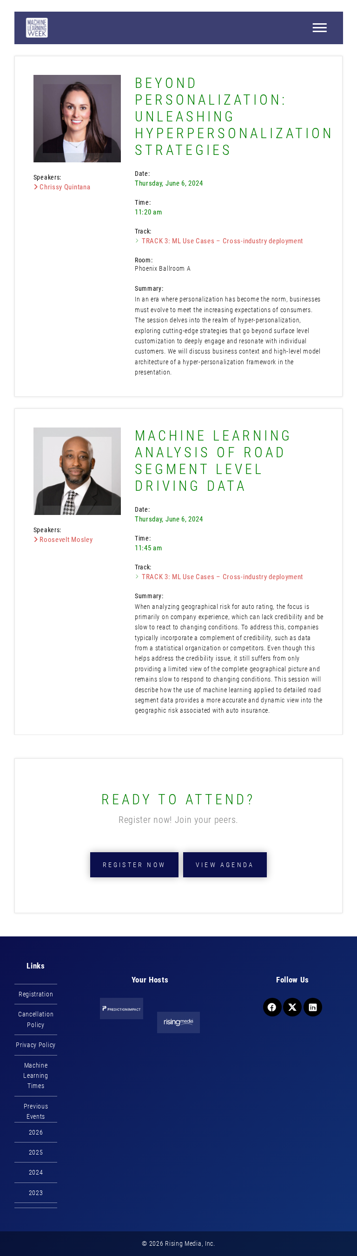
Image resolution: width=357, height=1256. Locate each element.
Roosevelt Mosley (65, 539)
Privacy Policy (36, 1045)
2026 (36, 1132)
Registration (36, 994)
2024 (36, 1172)
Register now (134, 865)
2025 (36, 1152)
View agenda (225, 865)
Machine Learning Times (35, 1076)
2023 (36, 1192)
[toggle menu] (319, 28)
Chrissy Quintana (64, 187)
